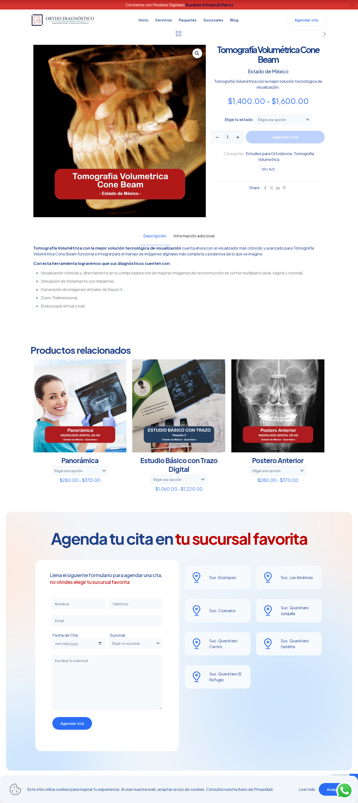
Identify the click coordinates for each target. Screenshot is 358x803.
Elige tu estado (239, 119)
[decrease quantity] (217, 137)
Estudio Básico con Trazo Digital (178, 464)
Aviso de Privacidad (255, 789)
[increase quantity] (238, 137)
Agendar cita (285, 137)
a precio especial (214, 4)
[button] (197, 53)
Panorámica (79, 460)
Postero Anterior (277, 460)
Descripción (154, 235)
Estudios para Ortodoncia (269, 153)
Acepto (333, 789)
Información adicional (194, 235)
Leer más (307, 789)
